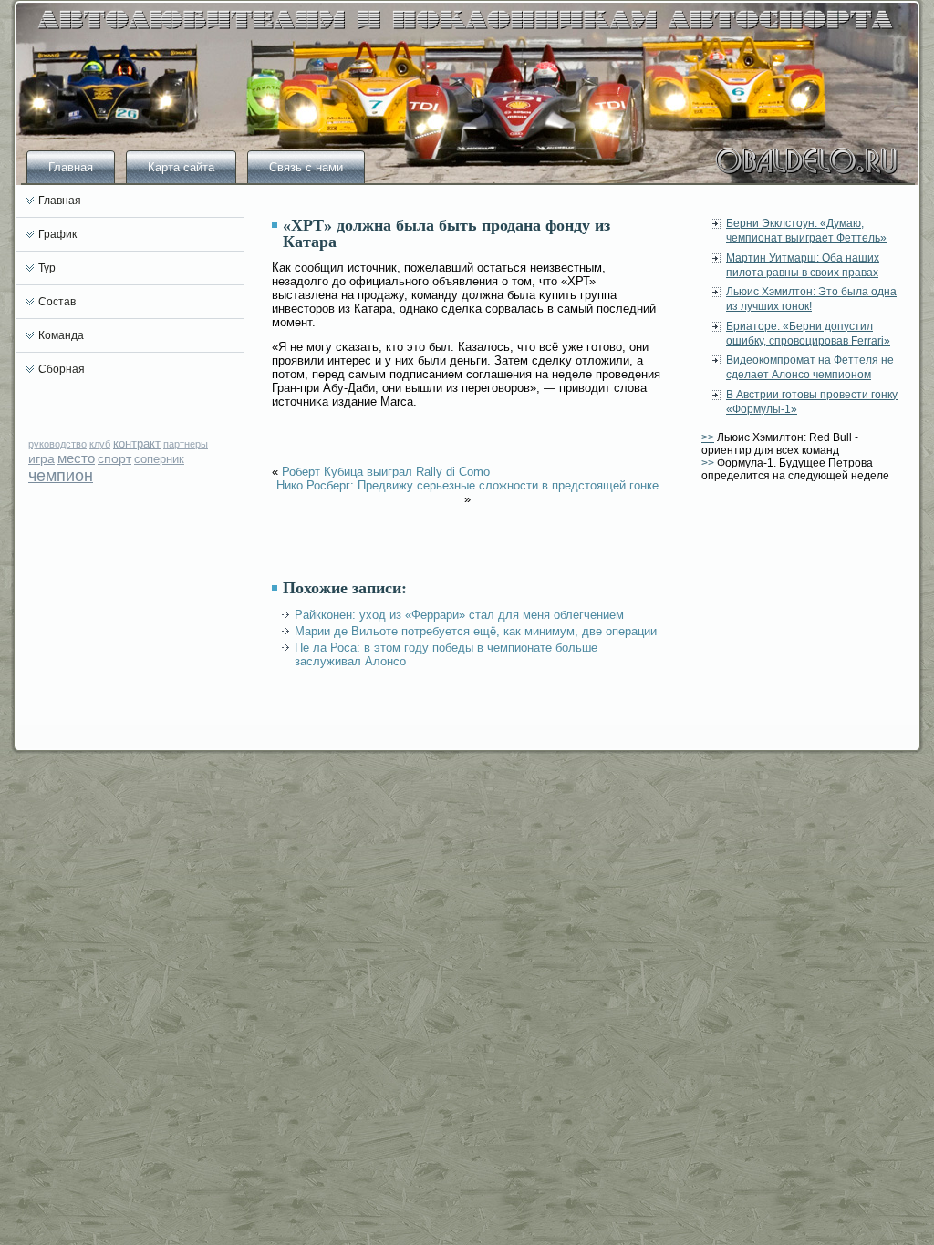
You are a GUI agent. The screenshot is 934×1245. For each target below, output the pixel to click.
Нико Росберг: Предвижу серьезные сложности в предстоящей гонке (467, 485)
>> (707, 437)
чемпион (60, 476)
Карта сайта (181, 167)
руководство (57, 443)
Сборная (61, 369)
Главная (70, 167)
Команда (61, 335)
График (57, 234)
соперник (159, 459)
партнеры (185, 443)
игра (41, 458)
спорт (114, 458)
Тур (47, 268)
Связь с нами (306, 167)
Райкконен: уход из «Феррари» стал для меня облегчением (459, 615)
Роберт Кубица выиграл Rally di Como (386, 471)
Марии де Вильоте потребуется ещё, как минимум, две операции (476, 631)
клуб (99, 443)
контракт (137, 443)
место (76, 458)
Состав (57, 301)
